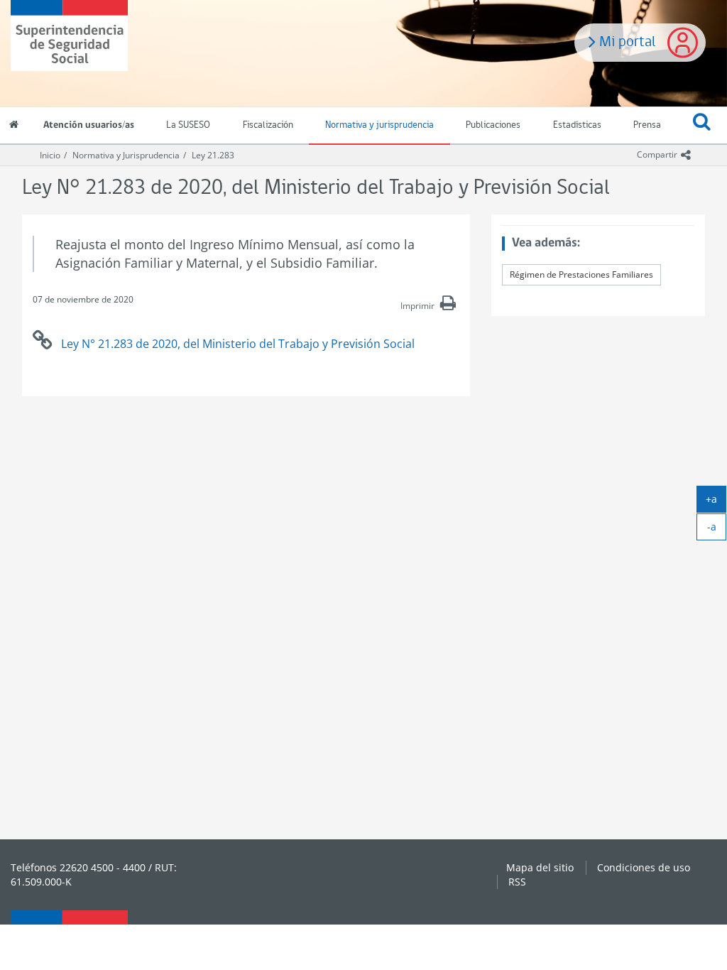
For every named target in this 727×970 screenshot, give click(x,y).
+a (716, 502)
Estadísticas (577, 125)
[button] (702, 125)
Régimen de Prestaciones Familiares (581, 274)
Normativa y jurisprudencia (379, 125)
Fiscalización (268, 125)
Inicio (50, 155)
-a (716, 529)
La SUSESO (188, 125)
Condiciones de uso (643, 867)
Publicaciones (493, 125)
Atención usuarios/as (88, 125)
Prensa (647, 125)
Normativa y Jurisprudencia (126, 155)
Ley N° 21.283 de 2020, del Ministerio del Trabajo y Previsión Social (238, 344)
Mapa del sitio (540, 867)
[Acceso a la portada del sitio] (13, 126)
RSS (517, 881)
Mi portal (625, 40)
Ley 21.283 (213, 155)
